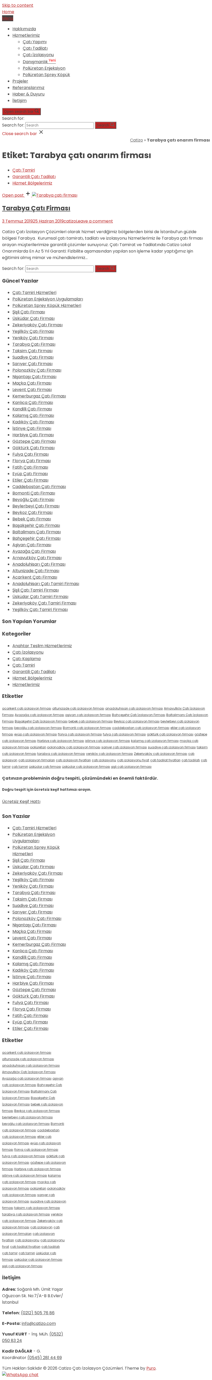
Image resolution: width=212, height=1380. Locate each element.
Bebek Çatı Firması (31, 519)
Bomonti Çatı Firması (33, 493)
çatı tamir (10, 1253)
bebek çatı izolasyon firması (91, 721)
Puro (151, 1368)
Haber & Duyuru (28, 94)
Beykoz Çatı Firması (32, 512)
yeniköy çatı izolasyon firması (109, 753)
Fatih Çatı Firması (30, 467)
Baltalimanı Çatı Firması (36, 532)
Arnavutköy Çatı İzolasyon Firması (29, 1072)
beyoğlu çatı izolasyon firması (38, 728)
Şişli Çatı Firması (28, 312)
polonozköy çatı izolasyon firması (73, 747)
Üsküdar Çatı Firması (33, 318)
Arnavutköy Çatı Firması (37, 558)
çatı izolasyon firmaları (36, 760)
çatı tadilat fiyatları (165, 760)
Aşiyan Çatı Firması (31, 545)
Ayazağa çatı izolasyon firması (39, 715)
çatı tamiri (20, 766)
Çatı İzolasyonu (38, 55)
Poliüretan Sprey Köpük (46, 75)
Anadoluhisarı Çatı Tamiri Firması (45, 584)
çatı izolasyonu (104, 760)
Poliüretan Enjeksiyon (44, 68)
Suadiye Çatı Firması (33, 357)
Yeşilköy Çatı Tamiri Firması (40, 609)
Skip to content (17, 5)
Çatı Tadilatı (35, 48)
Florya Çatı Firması (31, 461)
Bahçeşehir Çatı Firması (36, 538)
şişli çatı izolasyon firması (131, 766)
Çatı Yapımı (35, 42)
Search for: (13, 118)
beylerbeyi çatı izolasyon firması (27, 1117)
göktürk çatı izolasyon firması (170, 734)
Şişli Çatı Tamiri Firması (35, 590)
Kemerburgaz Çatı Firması (39, 396)
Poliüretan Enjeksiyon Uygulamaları (47, 299)
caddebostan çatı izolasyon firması (140, 728)
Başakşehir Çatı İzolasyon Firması (41, 721)
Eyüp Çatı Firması (30, 474)
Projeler (20, 81)
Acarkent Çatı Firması (34, 577)
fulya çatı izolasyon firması (124, 734)
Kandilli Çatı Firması (32, 409)
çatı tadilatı (190, 760)
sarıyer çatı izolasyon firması (124, 747)
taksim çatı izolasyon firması (37, 1208)
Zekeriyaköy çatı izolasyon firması (160, 753)
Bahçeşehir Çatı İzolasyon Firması (138, 715)
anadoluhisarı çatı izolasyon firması (134, 708)
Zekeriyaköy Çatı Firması (37, 325)
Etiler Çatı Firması (30, 480)
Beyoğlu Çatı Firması (33, 500)
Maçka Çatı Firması (31, 383)
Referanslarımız (28, 88)
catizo (70, 221)
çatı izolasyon (41, 1227)
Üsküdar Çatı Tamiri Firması (40, 597)
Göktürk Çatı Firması (33, 448)
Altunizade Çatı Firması (35, 571)
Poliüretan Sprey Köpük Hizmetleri (46, 305)
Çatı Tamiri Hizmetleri (34, 293)
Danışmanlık (39, 62)
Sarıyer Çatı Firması (32, 364)
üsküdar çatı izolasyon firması (86, 766)
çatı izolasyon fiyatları (73, 760)
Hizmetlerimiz (26, 35)
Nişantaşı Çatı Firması (34, 377)
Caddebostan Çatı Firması (39, 487)
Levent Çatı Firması (32, 390)
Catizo (136, 140)
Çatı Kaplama (26, 659)
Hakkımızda (24, 29)
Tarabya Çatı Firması (36, 208)
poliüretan (38, 747)
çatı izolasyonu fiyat (133, 760)
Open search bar (19, 111)
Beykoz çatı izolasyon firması (137, 721)
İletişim (19, 101)
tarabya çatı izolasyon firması (61, 753)
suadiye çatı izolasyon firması (172, 747)
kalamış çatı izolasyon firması (155, 741)
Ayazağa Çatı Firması (34, 551)
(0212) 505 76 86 (38, 1313)
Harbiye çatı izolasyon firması (60, 741)
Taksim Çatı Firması (32, 351)
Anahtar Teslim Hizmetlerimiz (42, 646)
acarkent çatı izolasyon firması (26, 708)
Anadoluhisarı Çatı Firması (38, 564)
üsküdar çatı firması (45, 766)
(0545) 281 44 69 (44, 1358)
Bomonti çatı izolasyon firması (87, 728)
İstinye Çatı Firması (31, 428)
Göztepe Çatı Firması (34, 441)
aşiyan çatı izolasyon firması (88, 715)
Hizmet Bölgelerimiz (32, 183)
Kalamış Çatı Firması (33, 415)
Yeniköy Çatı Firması (33, 338)
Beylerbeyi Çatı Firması (35, 506)
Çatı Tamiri (23, 170)
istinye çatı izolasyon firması (107, 741)
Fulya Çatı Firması (30, 454)
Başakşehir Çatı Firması (36, 525)
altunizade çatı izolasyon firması (78, 708)
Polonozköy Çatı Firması (36, 370)
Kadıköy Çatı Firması (33, 422)
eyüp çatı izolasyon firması (35, 734)
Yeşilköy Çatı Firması (33, 331)
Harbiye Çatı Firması (33, 435)
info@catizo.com (39, 1323)
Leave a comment (94, 221)
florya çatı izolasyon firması (80, 734)
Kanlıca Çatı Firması (32, 402)
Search (103, 125)
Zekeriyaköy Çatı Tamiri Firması (44, 603)
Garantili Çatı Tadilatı (34, 177)
